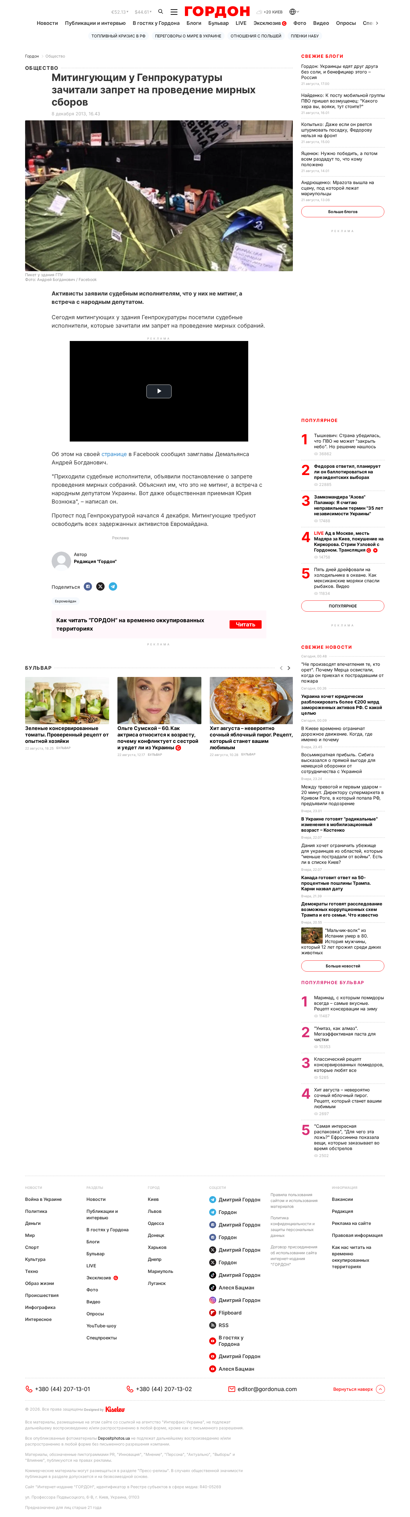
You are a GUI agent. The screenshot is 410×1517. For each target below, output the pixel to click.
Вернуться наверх (353, 1389)
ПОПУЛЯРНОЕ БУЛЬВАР (332, 982)
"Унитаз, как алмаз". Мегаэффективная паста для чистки (345, 1033)
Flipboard (230, 1313)
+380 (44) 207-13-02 (164, 1389)
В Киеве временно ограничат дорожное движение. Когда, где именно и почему (336, 734)
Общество (55, 56)
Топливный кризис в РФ (118, 36)
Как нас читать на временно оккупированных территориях (351, 1256)
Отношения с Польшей (256, 36)
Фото (299, 23)
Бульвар (218, 23)
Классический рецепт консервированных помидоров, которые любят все (349, 1064)
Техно (31, 1271)
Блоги (194, 23)
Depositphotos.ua (114, 1438)
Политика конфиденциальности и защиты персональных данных (293, 1226)
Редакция (342, 1211)
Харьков (157, 1247)
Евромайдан (65, 601)
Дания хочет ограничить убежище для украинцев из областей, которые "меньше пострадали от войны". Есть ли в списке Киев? (342, 854)
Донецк (156, 1235)
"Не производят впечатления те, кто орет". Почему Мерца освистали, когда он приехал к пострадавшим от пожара (342, 672)
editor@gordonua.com (267, 1389)
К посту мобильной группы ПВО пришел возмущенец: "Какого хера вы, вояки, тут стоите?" (343, 100)
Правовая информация (357, 1235)
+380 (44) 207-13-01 (62, 1389)
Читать (245, 624)
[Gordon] (217, 12)
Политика (36, 1211)
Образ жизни (39, 1283)
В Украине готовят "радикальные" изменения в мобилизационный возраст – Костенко (339, 824)
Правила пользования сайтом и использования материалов (294, 1200)
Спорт (32, 1247)
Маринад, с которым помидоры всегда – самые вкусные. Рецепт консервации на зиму (349, 1003)
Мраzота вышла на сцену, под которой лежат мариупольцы (337, 188)
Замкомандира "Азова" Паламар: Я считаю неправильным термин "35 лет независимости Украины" (348, 505)
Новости (47, 23)
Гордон (32, 56)
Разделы (94, 1188)
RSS (224, 1325)
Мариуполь (160, 1271)
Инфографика (40, 1307)
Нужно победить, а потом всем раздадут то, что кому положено (339, 159)
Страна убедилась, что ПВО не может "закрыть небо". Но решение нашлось (347, 441)
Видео (321, 23)
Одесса (156, 1223)
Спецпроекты (101, 1338)
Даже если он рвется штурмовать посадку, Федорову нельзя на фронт (336, 129)
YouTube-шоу (101, 1325)
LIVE (241, 23)
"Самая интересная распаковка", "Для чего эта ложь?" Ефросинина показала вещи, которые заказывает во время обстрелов (347, 1137)
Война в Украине (43, 1199)
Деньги (33, 1223)
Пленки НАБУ (305, 36)
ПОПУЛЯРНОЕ (319, 420)
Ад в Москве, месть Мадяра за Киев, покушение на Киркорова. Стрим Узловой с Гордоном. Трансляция (349, 541)
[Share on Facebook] (88, 586)
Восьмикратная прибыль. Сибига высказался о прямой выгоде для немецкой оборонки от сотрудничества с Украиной (338, 763)
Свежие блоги (322, 56)
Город (154, 1188)
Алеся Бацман (236, 1288)
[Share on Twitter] (100, 586)
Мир (30, 1235)
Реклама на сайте (351, 1223)
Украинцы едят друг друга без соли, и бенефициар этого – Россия (339, 71)
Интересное (38, 1319)
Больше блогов (343, 211)
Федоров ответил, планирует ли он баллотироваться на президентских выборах (347, 471)
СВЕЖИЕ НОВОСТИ (326, 647)
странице (114, 454)
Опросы (346, 23)
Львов (154, 1211)
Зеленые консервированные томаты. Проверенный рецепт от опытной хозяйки (67, 734)
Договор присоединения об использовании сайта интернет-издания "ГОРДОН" (294, 1255)
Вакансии (342, 1199)
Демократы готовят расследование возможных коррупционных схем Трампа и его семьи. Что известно (341, 909)
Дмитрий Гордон (240, 1200)
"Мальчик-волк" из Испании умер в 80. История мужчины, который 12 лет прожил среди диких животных (341, 941)
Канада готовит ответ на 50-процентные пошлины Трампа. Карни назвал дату (336, 883)
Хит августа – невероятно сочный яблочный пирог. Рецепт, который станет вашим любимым (348, 1098)
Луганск (157, 1283)
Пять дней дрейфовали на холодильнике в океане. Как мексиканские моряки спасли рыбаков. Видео (346, 578)
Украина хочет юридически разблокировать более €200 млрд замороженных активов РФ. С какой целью (341, 704)
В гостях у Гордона (156, 23)
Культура (35, 1259)
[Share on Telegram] (113, 586)
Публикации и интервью (95, 23)
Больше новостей (343, 965)
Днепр (154, 1259)
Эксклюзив (268, 23)
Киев (153, 1199)
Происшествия (42, 1295)
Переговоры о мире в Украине (188, 36)
